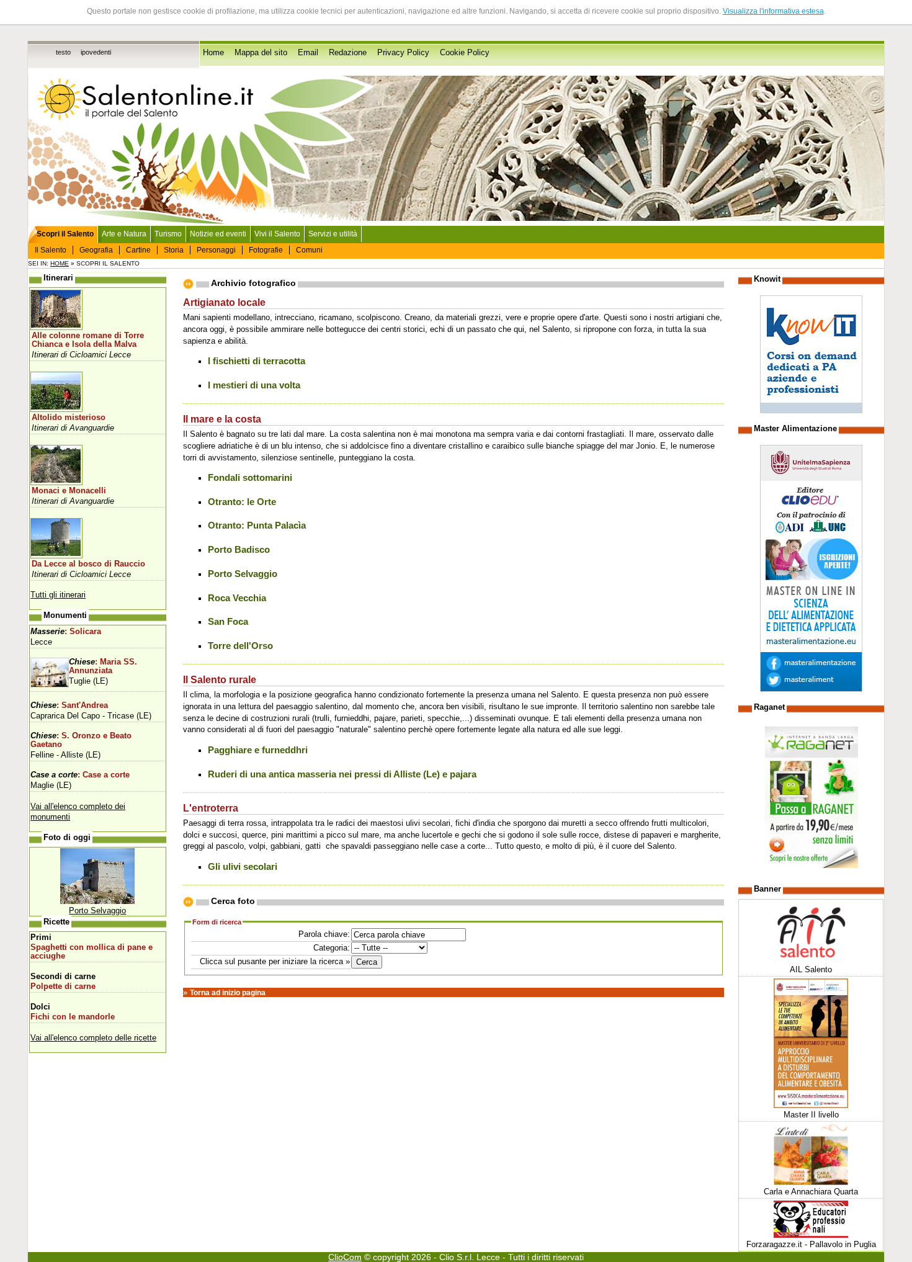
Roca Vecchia (237, 598)
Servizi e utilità (332, 234)
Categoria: (331, 947)
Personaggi (216, 250)
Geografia (96, 250)
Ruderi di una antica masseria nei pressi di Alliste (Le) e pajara (342, 774)
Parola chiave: (324, 934)
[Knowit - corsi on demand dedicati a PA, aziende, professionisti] (811, 410)
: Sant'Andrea (69, 705)
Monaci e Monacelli (69, 490)
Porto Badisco (239, 550)
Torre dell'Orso (240, 646)
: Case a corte (80, 775)
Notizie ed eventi (218, 234)
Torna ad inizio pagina (228, 992)
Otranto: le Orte (242, 502)
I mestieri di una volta (254, 385)
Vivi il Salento (277, 234)
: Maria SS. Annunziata (103, 666)
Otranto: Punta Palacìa (257, 525)
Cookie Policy (465, 52)
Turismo (168, 234)
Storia (174, 250)
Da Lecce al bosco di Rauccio (88, 564)
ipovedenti (96, 52)
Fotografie (266, 250)
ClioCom (345, 1257)
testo (63, 52)
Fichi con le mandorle (72, 1017)
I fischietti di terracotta (256, 361)
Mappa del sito (261, 52)
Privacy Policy (403, 52)
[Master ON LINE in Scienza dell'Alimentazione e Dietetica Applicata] (811, 689)
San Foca (228, 622)
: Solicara (65, 631)
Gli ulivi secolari (242, 867)
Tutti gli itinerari (58, 594)
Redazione (348, 52)
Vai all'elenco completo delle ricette (93, 1037)
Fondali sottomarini (250, 478)
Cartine (138, 250)
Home (213, 52)
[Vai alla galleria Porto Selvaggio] (97, 901)
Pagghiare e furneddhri (258, 750)
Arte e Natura (124, 234)
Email (308, 52)
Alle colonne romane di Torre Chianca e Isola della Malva (88, 340)
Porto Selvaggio (242, 574)
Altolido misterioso (68, 417)
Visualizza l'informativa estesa (773, 11)
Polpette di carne (63, 986)
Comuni (309, 250)
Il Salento (50, 250)
